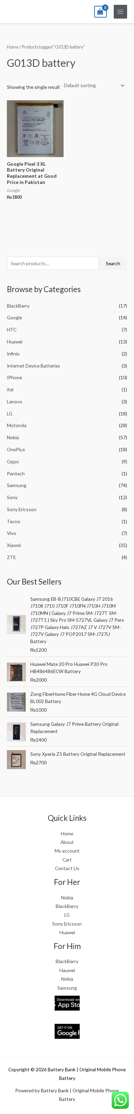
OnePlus (16, 449)
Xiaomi (14, 545)
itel (10, 389)
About (67, 842)
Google (14, 317)
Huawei (14, 341)
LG (9, 413)
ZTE (11, 557)
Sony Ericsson (21, 509)
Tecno (13, 521)
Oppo (13, 461)
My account (67, 851)
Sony (12, 497)
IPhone (14, 377)
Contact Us (67, 868)
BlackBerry (18, 306)
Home (13, 47)
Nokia (13, 437)
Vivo (11, 533)
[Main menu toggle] (120, 11)
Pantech (16, 473)
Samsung (16, 485)
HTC (11, 329)
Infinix (13, 354)
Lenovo (14, 401)
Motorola (16, 425)
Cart (67, 860)
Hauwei (67, 970)
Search (113, 263)
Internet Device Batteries (33, 366)
